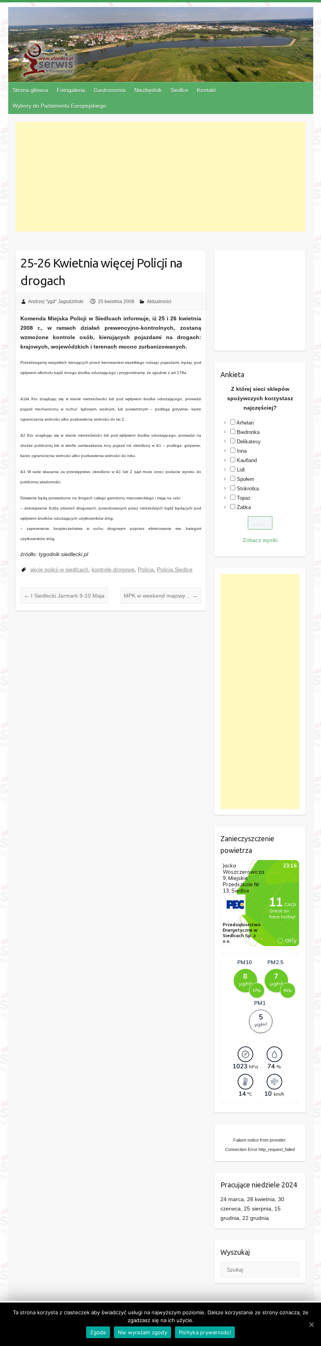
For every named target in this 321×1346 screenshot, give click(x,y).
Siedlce (179, 90)
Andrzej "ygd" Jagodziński (55, 301)
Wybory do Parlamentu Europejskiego (59, 106)
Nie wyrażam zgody (142, 1332)
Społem (245, 479)
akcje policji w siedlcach (59, 569)
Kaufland (247, 460)
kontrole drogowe (113, 569)
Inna (242, 451)
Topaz (244, 498)
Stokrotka (248, 488)
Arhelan (245, 423)
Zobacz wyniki (260, 540)
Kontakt (206, 90)
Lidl (241, 470)
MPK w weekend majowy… (161, 596)
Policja (146, 569)
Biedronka (248, 432)
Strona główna (30, 90)
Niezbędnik (148, 90)
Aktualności (159, 301)
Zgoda (98, 1332)
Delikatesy (249, 441)
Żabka (244, 507)
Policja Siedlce (175, 569)
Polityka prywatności (205, 1332)
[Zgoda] (311, 1324)
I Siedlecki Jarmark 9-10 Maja (64, 596)
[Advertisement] (160, 176)
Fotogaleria (71, 90)
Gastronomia (110, 90)
